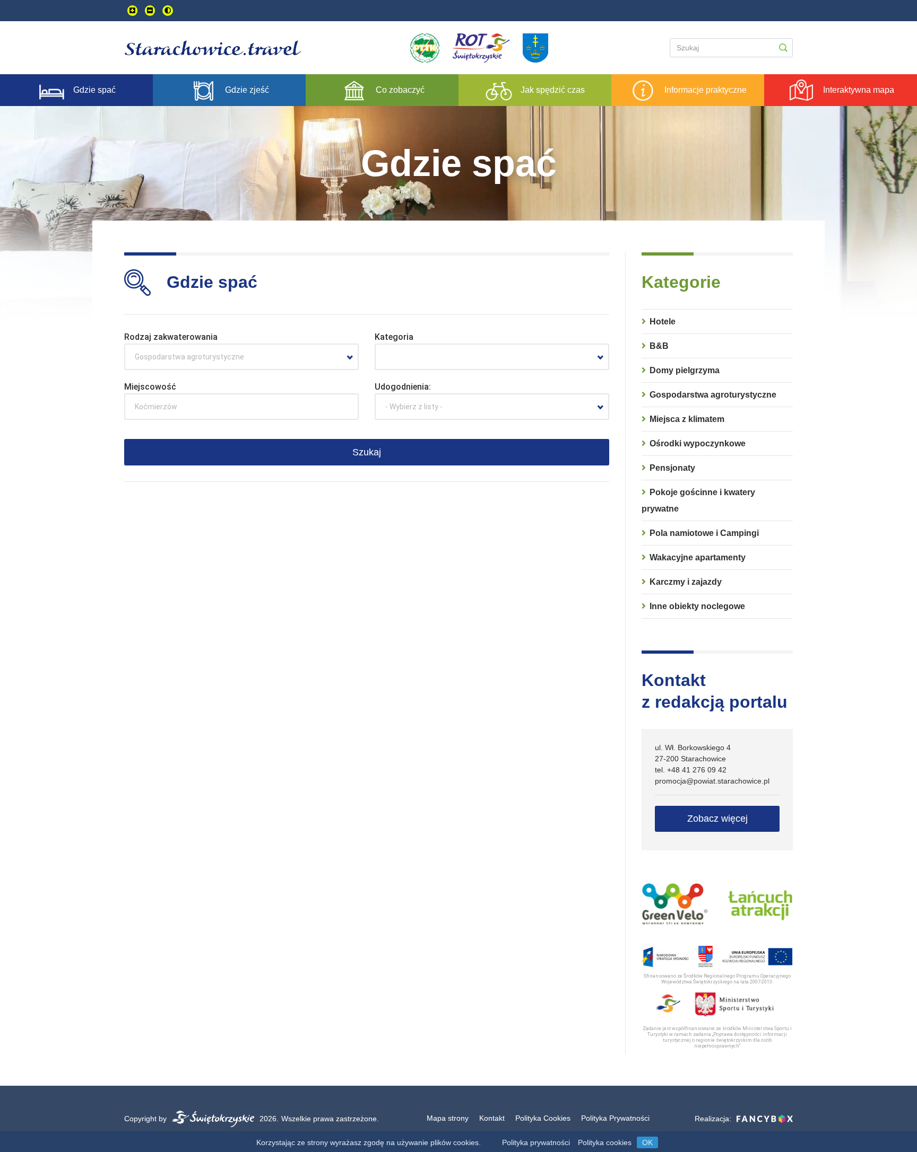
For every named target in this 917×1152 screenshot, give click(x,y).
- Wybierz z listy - (414, 406)
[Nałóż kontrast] (167, 10)
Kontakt (492, 1118)
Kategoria (394, 337)
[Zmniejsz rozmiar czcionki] (150, 10)
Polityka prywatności (536, 1142)
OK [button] (647, 1142)
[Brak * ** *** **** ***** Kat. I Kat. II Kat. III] (492, 357)
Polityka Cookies (542, 1118)
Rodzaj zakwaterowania (171, 337)
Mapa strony (448, 1118)
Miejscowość (150, 387)
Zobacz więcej (717, 818)
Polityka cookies (604, 1142)
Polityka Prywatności (615, 1118)
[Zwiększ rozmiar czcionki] (132, 10)
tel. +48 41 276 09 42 (690, 770)
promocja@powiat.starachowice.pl (712, 781)
